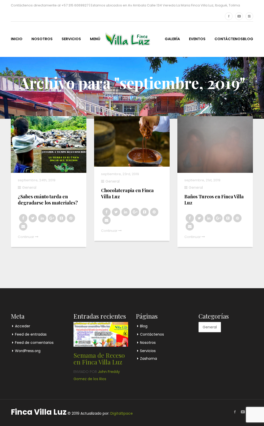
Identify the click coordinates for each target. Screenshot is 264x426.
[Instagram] (249, 16)
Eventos (197, 38)
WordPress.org (27, 350)
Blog (248, 38)
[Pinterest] (71, 218)
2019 (127, 97)
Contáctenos (228, 38)
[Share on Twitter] (33, 218)
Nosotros (42, 38)
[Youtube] (239, 16)
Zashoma (148, 358)
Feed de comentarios (34, 342)
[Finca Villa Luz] (125, 38)
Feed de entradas (31, 334)
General (29, 187)
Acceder (22, 326)
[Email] (23, 226)
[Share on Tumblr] (61, 218)
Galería (172, 38)
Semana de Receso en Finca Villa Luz (99, 358)
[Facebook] (229, 16)
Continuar (26, 236)
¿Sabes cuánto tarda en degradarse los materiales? (48, 199)
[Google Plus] (52, 218)
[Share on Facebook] (23, 218)
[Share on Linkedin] (42, 218)
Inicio (16, 38)
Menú (95, 38)
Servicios (71, 38)
